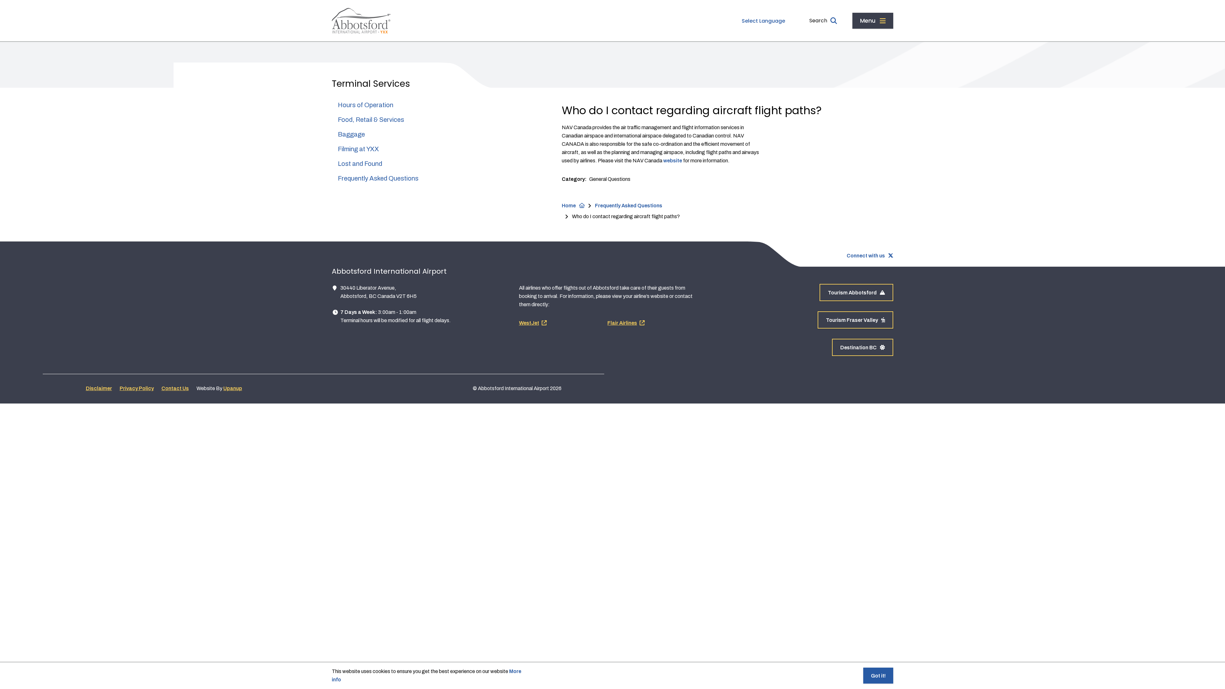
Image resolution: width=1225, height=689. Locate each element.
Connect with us (866, 255)
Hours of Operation (365, 104)
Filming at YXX (358, 148)
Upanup (232, 388)
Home (569, 205)
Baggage (351, 134)
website (672, 160)
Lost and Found (360, 163)
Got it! (878, 675)
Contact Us (175, 388)
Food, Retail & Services (371, 119)
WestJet (529, 323)
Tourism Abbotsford (852, 292)
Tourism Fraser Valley (852, 320)
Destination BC (858, 347)
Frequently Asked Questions (378, 178)
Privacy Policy (137, 388)
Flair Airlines (622, 323)
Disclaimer (99, 388)
